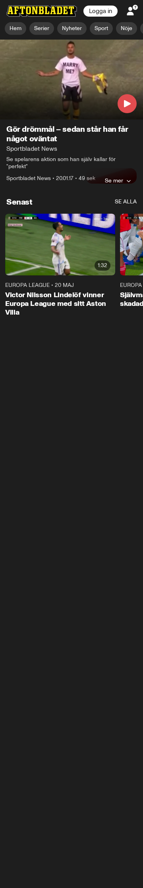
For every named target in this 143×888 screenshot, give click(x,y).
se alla (126, 202)
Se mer (114, 181)
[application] (71, 80)
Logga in (100, 11)
